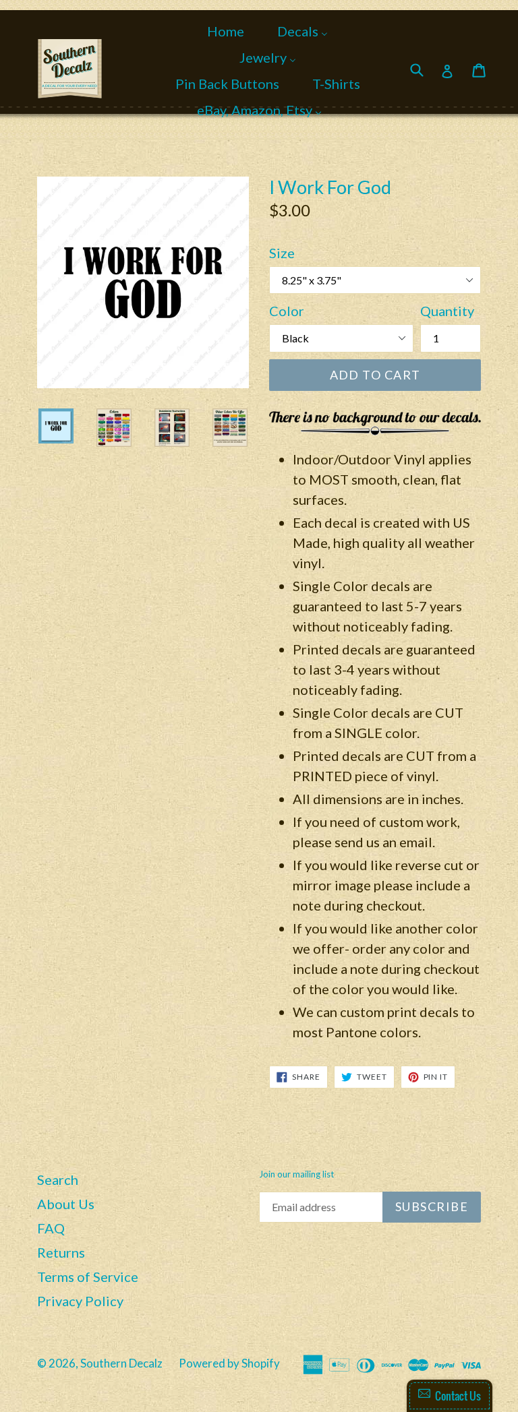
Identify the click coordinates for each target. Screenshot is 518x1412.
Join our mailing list (296, 1174)
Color (286, 311)
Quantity (447, 311)
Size (282, 253)
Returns (61, 1252)
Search (57, 1179)
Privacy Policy (80, 1301)
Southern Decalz (121, 1363)
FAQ (51, 1228)
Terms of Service (87, 1276)
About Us (65, 1204)
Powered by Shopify (229, 1363)
